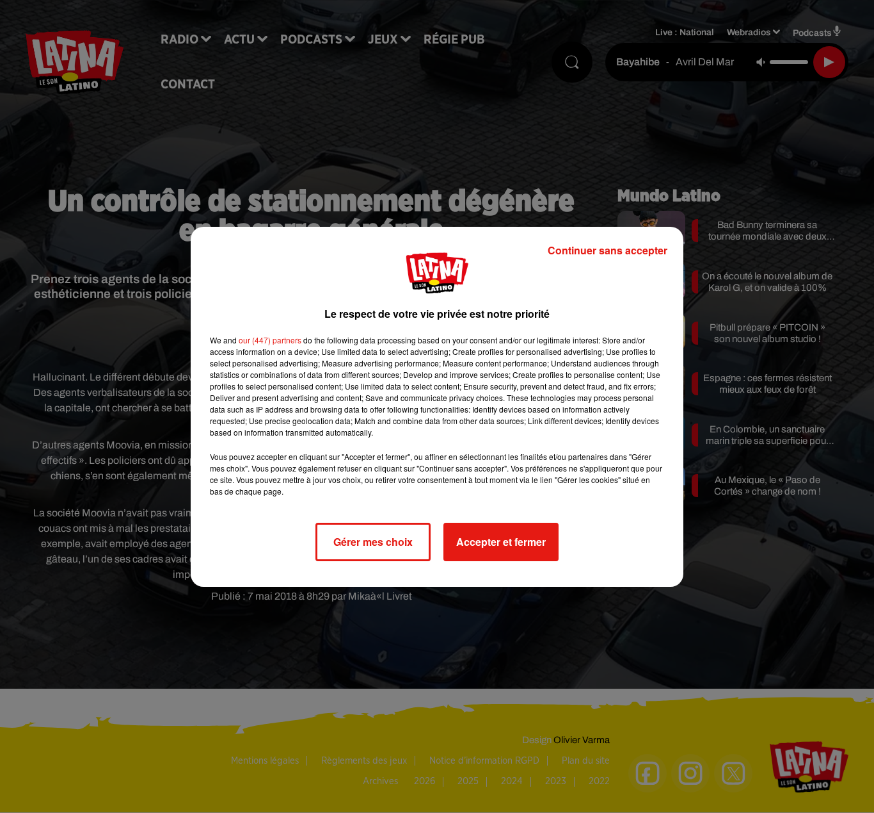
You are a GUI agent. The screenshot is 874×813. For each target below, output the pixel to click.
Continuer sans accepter (607, 250)
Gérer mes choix (373, 541)
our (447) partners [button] (270, 339)
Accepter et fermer (501, 541)
